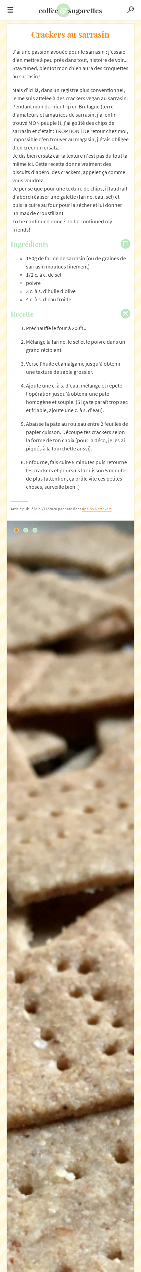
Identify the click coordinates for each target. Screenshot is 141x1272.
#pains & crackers (97, 508)
